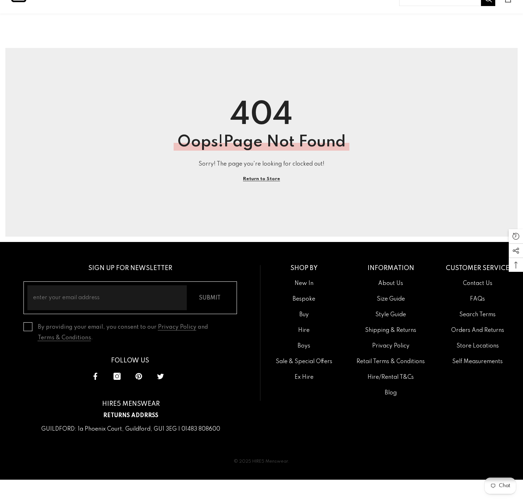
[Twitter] (160, 376)
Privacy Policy (177, 327)
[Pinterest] (139, 376)
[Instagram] (117, 376)
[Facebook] (95, 376)
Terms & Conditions (64, 338)
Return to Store (261, 179)
